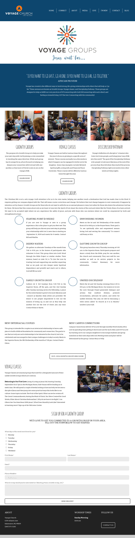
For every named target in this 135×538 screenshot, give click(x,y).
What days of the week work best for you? (20, 432)
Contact (116, 11)
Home (51, 11)
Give (94, 11)
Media (85, 11)
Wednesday (12, 441)
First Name (9, 455)
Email (7, 464)
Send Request (67, 501)
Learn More (25, 178)
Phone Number (10, 474)
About (75, 11)
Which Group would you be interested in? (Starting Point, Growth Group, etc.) (34, 483)
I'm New (104, 11)
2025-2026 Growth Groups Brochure (67, 356)
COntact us (108, 525)
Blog (127, 11)
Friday (10, 447)
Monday (11, 435)
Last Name (71, 455)
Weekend (11, 451)
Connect (63, 11)
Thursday (11, 444)
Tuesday (11, 438)
